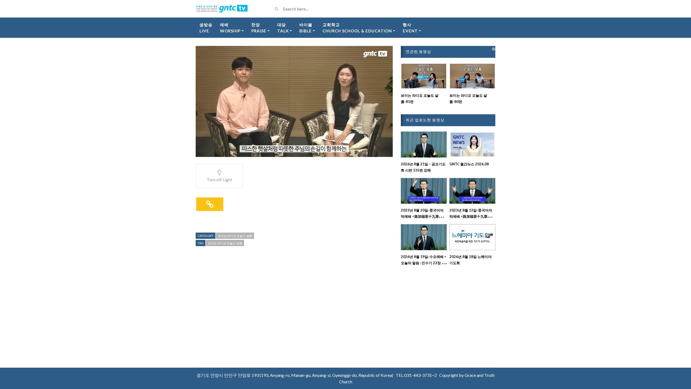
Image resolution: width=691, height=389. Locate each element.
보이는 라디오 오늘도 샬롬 (235, 235)
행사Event (410, 27)
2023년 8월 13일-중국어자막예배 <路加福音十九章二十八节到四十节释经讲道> (471, 216)
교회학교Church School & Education (357, 27)
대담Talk (283, 27)
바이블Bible (305, 27)
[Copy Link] (209, 204)
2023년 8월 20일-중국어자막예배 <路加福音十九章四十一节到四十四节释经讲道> (423, 216)
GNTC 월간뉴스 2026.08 (469, 164)
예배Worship (230, 27)
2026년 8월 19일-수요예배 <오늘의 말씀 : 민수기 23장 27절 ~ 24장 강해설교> (423, 262)
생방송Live (205, 27)
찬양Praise (258, 27)
